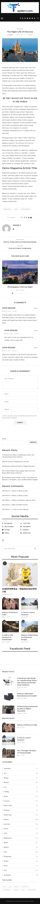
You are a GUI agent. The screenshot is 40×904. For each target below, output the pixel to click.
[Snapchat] (29, 18)
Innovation (21, 824)
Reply (36, 308)
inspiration (7, 209)
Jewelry (21, 829)
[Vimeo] (32, 18)
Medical (21, 847)
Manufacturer (21, 838)
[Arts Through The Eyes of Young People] (8, 753)
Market (21, 842)
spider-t (11, 35)
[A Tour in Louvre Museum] (29, 604)
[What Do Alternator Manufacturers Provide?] (8, 696)
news (16, 209)
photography (25, 209)
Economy (21, 801)
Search (4, 439)
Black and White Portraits (20, 505)
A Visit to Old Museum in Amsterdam (7, 637)
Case (21, 787)
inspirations (6, 890)
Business (21, 782)
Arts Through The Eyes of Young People (26, 752)
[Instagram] (25, 18)
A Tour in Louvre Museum (20, 509)
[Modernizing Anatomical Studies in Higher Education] (8, 709)
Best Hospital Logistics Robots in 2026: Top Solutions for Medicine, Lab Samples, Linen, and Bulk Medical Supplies (20, 478)
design (16, 886)
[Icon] (8, 728)
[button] (4, 277)
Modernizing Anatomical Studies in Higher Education (18, 466)
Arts (21, 773)
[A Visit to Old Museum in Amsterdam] (10, 626)
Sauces (21, 866)
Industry (21, 819)
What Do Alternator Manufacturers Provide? (15, 461)
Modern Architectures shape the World (23, 500)
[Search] (38, 18)
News (21, 852)
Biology (21, 778)
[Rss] (34, 18)
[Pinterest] (27, 18)
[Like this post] (22, 218)
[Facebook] (20, 18)
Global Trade (21, 815)
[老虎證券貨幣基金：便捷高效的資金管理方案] (20, 574)
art (4, 886)
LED (21, 833)
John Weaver (8, 308)
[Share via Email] (31, 218)
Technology (21, 875)
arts (10, 886)
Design (21, 796)
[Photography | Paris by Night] (20, 272)
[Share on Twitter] (26, 218)
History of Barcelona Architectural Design (29, 637)
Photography (21, 856)
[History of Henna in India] (10, 604)
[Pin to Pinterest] (28, 218)
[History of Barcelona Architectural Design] (29, 626)
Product (21, 861)
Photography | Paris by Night (20, 287)
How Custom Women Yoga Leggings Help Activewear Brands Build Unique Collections (18, 472)
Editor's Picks (21, 805)
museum (16, 890)
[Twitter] (22, 18)
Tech (21, 870)
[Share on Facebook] (24, 218)
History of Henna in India (20, 491)
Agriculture (21, 768)
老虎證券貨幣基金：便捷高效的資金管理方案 (19, 590)
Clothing (21, 792)
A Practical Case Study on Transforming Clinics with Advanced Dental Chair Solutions (18, 456)
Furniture (21, 810)
